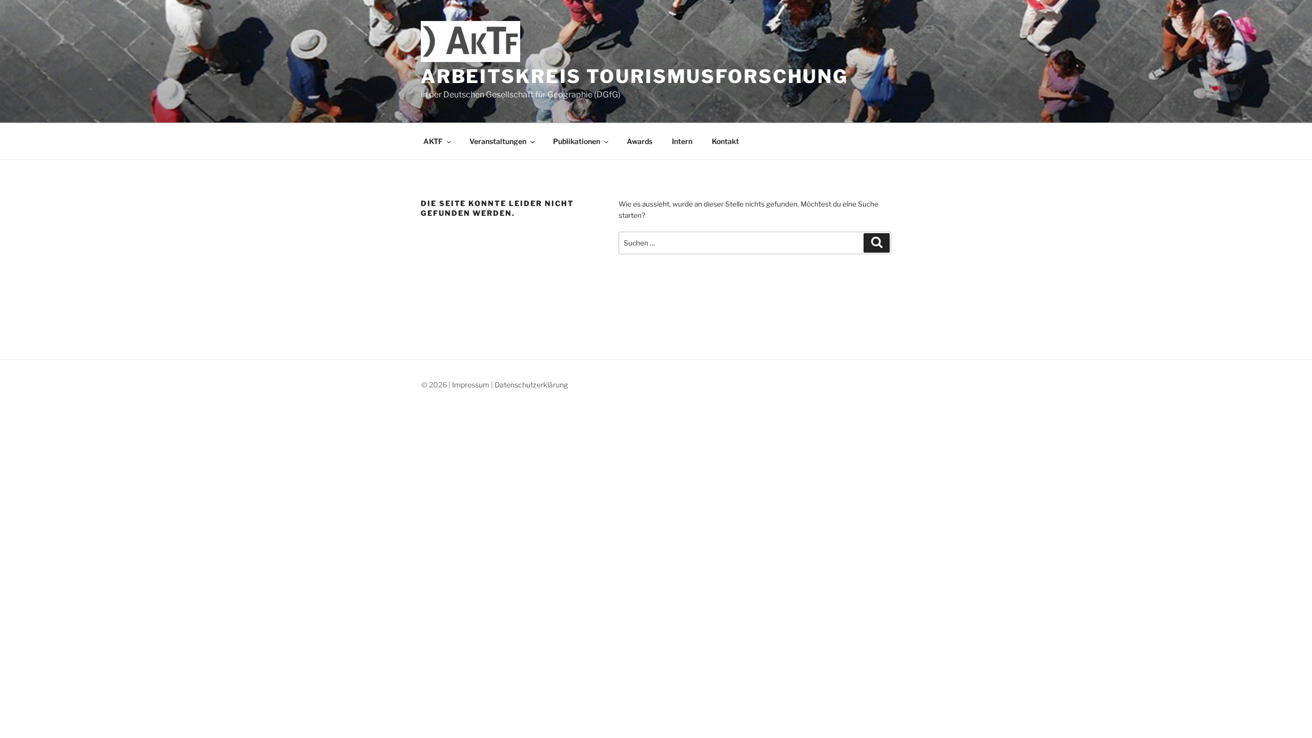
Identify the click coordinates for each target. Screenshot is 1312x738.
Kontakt (725, 141)
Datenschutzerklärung (531, 384)
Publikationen (576, 141)
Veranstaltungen (497, 141)
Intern (682, 141)
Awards (639, 141)
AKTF (433, 141)
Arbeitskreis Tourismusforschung (634, 76)
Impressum (470, 384)
